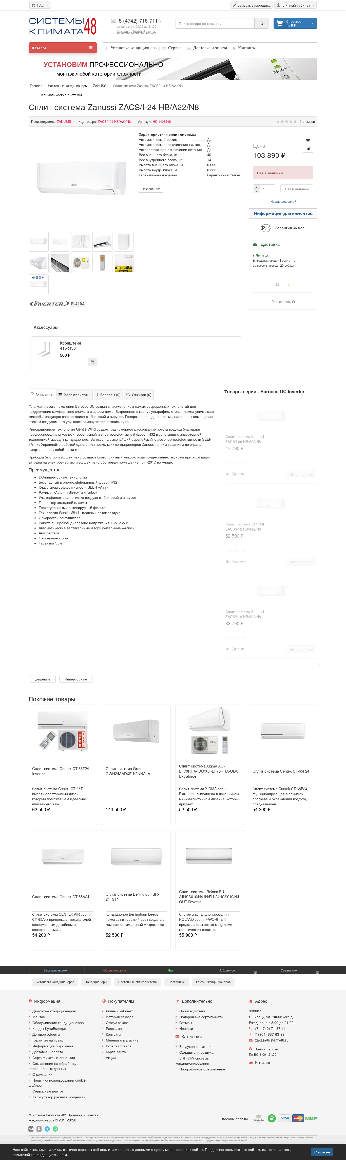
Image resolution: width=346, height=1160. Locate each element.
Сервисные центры (48, 1091)
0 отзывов (307, 121)
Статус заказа (117, 1022)
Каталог (39, 47)
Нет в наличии (297, 188)
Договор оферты (46, 1034)
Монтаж (38, 1016)
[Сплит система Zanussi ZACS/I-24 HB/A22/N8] (81, 180)
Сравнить (238, 473)
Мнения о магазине (122, 1040)
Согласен (322, 1151)
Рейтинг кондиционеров (213, 982)
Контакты (113, 1034)
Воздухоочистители (195, 1046)
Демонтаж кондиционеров (54, 1010)
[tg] (47, 1129)
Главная (36, 85)
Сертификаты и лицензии (53, 1057)
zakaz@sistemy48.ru (272, 1040)
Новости (186, 1028)
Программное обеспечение (202, 1068)
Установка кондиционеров (55, 982)
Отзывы (185, 1022)
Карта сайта (116, 1051)
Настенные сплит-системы (137, 982)
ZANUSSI (100, 85)
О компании (42, 1074)
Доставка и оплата (47, 1051)
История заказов (119, 1016)
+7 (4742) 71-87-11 (270, 1028)
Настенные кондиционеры (67, 85)
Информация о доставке (52, 1045)
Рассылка (114, 1028)
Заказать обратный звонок (136, 31)
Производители (192, 1010)
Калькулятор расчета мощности (58, 1096)
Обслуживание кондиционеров (58, 1022)
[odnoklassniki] (39, 1129)
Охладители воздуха (196, 1052)
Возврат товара (118, 1045)
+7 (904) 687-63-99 (268, 1034)
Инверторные (76, 678)
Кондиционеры (96, 982)
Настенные (176, 982)
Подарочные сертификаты (201, 1016)
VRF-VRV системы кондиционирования (192, 1060)
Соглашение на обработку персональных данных (52, 1066)
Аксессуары (46, 327)
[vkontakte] (30, 1129)
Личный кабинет (119, 1010)
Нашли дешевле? (283, 201)
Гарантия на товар (47, 1040)
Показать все (151, 188)
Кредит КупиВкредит (49, 1028)
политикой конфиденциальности (40, 1154)
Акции (111, 1057)
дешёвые (42, 678)
